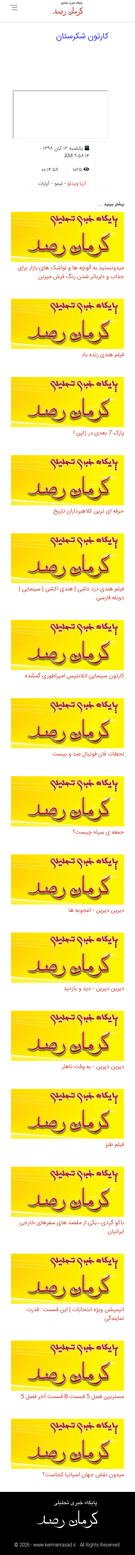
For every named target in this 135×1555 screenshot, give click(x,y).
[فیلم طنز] (67, 1115)
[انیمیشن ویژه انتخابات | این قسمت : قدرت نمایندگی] (67, 1280)
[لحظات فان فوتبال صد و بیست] (67, 724)
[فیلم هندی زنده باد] (67, 325)
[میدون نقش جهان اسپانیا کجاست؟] (67, 1445)
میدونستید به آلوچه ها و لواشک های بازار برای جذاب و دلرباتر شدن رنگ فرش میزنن (71, 272)
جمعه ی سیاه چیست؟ (98, 832)
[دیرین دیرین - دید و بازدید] (67, 959)
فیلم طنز (114, 1144)
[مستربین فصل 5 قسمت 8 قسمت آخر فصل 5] (67, 1367)
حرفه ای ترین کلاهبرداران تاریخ (88, 511)
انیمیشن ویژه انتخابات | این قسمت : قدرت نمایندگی (75, 1314)
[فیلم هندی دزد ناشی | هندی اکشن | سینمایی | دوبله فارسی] (67, 559)
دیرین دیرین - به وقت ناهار (93, 1067)
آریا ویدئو (77, 184)
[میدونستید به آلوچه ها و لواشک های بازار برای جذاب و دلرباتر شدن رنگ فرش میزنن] (67, 238)
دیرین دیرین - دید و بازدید (94, 988)
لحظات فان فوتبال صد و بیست (88, 754)
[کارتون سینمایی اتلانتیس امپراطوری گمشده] (67, 646)
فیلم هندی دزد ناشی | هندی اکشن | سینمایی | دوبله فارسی (71, 593)
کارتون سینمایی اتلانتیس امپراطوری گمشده (74, 676)
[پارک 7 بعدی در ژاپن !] (67, 403)
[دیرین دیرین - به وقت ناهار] (67, 1036)
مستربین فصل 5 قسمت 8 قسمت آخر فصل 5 (72, 1397)
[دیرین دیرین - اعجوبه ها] (67, 880)
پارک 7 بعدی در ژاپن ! (98, 433)
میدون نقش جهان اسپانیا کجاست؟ (83, 1475)
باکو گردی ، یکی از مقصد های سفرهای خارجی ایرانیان (71, 1227)
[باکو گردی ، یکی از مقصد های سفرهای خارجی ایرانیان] (67, 1193)
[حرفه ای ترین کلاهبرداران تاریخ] (67, 481)
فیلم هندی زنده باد (102, 355)
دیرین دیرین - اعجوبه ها (96, 910)
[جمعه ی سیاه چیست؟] (67, 802)
